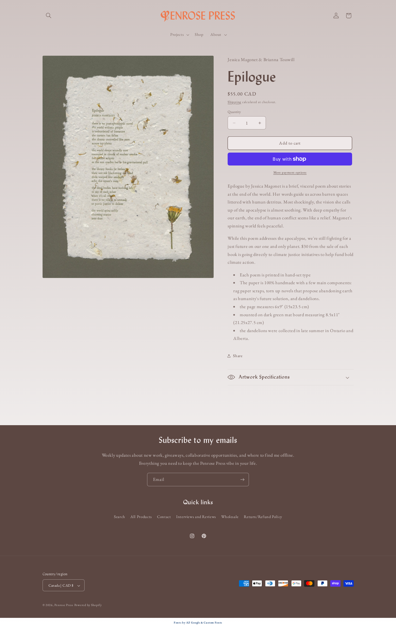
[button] (49, 15)
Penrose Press (63, 605)
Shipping (234, 102)
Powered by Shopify (88, 605)
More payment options (290, 172)
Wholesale (230, 516)
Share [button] (237, 355)
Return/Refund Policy (263, 516)
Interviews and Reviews (196, 516)
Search (119, 516)
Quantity (234, 111)
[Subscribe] (242, 479)
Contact (164, 516)
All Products (141, 516)
